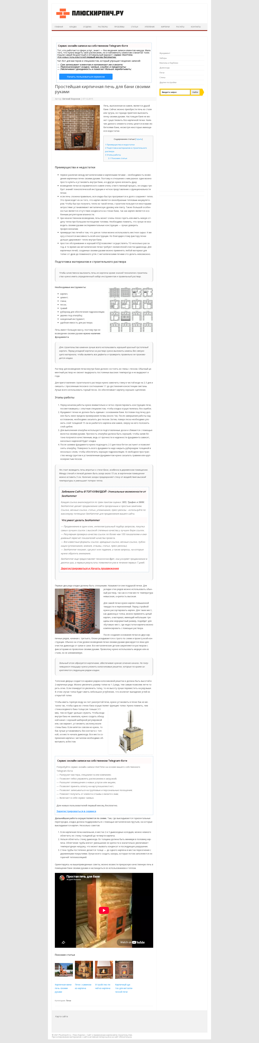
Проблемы (119, 27)
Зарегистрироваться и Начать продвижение (90, 568)
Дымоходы (164, 67)
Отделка (87, 27)
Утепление (150, 27)
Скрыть (139, 139)
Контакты (196, 27)
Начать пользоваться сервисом (86, 76)
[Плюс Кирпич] (89, 18)
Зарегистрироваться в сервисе (76, 811)
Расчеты (180, 27)
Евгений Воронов (71, 98)
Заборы (163, 58)
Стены (162, 77)
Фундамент (164, 53)
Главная (59, 27)
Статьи (134, 27)
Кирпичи (165, 27)
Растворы (103, 27)
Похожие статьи (117, 158)
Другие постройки (167, 82)
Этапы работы (113, 154)
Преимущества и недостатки (120, 144)
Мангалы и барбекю (168, 63)
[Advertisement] (181, 145)
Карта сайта (61, 1016)
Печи (68, 1000)
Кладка (73, 27)
